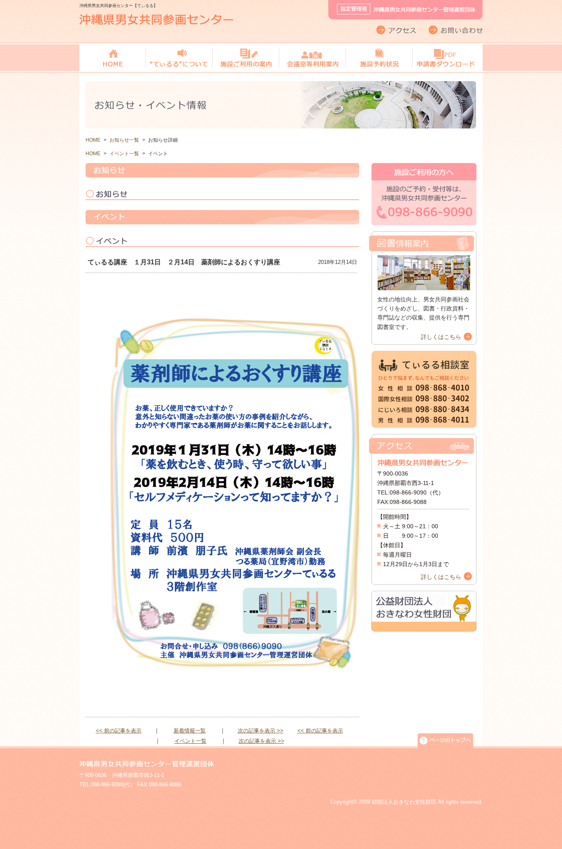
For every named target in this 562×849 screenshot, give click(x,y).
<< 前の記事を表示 (119, 731)
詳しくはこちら (441, 337)
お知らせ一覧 (124, 140)
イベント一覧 (124, 153)
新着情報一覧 (190, 731)
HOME (93, 140)
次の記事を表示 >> (260, 731)
